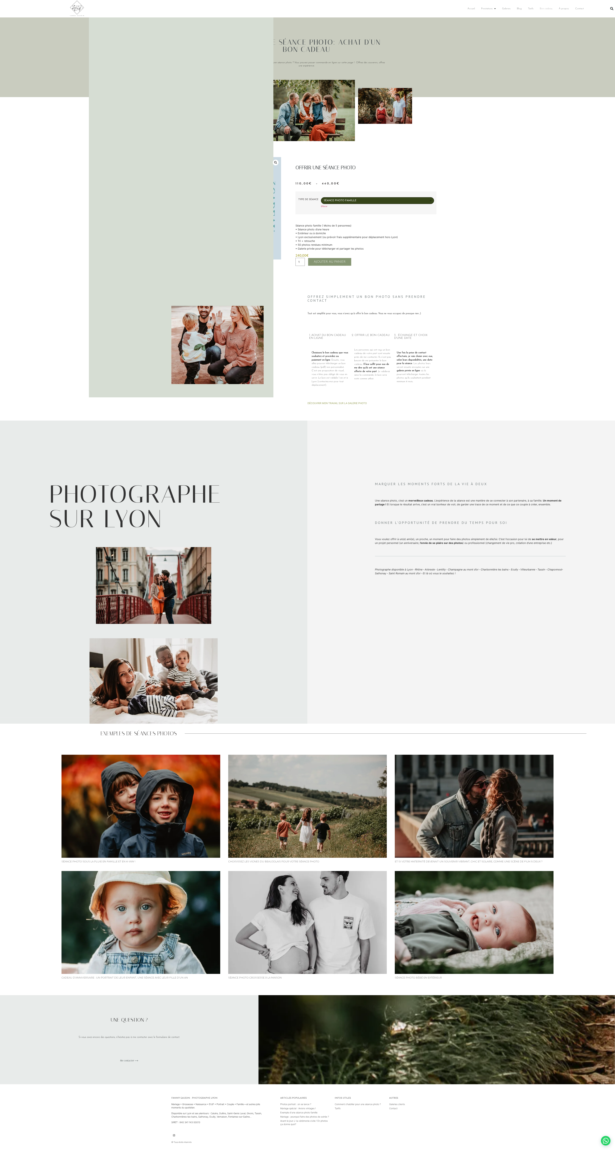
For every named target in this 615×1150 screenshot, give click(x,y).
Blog (519, 9)
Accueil (471, 9)
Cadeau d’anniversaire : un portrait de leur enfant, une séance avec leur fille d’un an (125, 977)
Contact (579, 9)
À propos (564, 9)
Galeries (506, 9)
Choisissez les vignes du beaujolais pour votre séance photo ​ (274, 861)
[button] (612, 8)
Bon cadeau (546, 9)
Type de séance (308, 200)
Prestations (487, 9)
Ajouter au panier (330, 261)
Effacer (324, 206)
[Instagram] (174, 1135)
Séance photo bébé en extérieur (418, 977)
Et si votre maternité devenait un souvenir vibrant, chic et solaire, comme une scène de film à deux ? (468, 861)
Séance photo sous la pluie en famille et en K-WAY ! (98, 861)
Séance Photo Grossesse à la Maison (255, 977)
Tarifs (530, 9)
